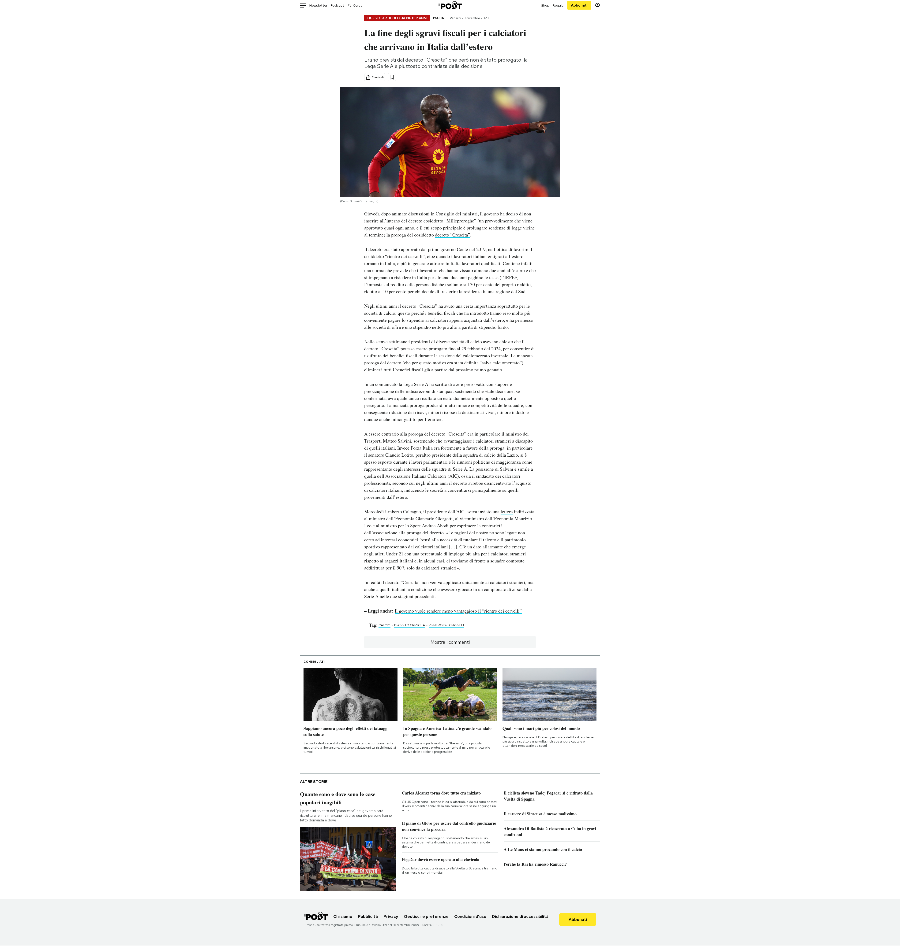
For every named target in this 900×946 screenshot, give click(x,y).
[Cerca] (349, 5)
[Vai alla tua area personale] (597, 5)
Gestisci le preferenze (426, 916)
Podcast (337, 5)
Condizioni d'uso (470, 916)
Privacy (390, 916)
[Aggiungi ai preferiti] (392, 77)
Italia (438, 18)
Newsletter (318, 5)
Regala (558, 5)
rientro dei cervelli (446, 625)
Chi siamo (342, 916)
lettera (507, 511)
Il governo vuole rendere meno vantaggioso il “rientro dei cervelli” (458, 611)
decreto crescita (409, 625)
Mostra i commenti (450, 642)
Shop (545, 5)
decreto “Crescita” (452, 235)
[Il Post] (450, 5)
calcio (384, 625)
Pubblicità (368, 916)
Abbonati (579, 5)
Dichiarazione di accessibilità (520, 916)
